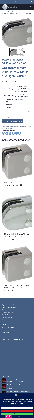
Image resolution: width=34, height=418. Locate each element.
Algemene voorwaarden (8, 305)
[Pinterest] (19, 133)
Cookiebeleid (5, 332)
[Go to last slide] (10, 52)
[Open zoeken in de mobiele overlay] (31, 2)
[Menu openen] (30, 7)
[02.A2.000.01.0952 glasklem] (17, 33)
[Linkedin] (10, 133)
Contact (4, 320)
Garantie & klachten (7, 312)
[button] (13, 52)
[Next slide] (24, 52)
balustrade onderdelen (13, 60)
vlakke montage (9, 128)
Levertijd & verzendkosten (9, 307)
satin (3, 128)
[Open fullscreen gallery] (30, 46)
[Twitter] (6, 133)
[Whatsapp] (13, 133)
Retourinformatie (6, 310)
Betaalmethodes (6, 315)
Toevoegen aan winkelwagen (12, 121)
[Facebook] (3, 133)
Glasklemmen (23, 126)
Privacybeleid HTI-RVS (8, 327)
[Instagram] (16, 133)
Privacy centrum (6, 330)
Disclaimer (5, 335)
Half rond (29, 126)
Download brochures (7, 317)
